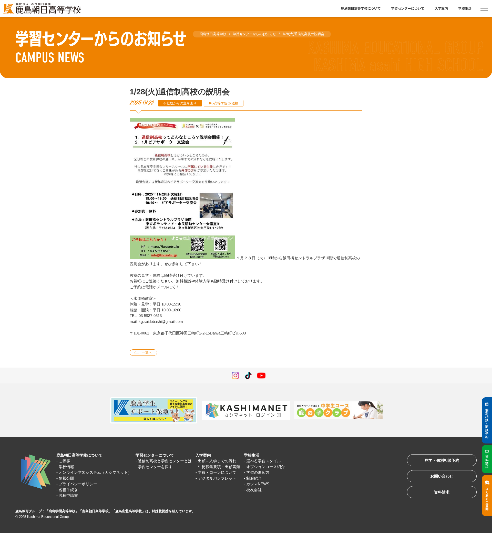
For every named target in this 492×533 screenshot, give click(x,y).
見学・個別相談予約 (442, 460)
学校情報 (66, 467)
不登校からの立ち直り (180, 103)
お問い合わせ (441, 476)
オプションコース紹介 (265, 467)
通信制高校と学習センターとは (165, 461)
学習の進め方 (257, 472)
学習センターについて (155, 455)
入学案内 (203, 455)
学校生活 (251, 455)
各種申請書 (68, 495)
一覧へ (147, 352)
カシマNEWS (257, 484)
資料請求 (441, 492)
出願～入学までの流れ (217, 461)
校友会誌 (254, 490)
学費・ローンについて (217, 472)
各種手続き (68, 490)
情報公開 (66, 478)
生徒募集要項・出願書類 (219, 467)
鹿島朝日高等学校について (79, 455)
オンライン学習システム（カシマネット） (95, 472)
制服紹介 (254, 478)
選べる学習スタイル (263, 461)
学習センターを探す (155, 467)
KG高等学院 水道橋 (223, 103)
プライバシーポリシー (78, 484)
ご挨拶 (64, 461)
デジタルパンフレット (217, 478)
